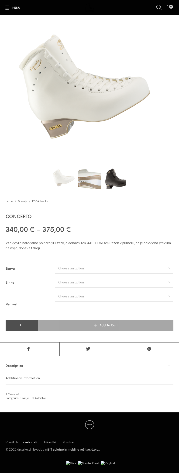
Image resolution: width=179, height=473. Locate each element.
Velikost (11, 304)
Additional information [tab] (23, 378)
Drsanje (22, 201)
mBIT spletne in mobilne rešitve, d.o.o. (72, 449)
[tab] (89, 366)
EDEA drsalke (40, 201)
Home (9, 201)
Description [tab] (14, 365)
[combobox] (114, 268)
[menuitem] (21, 442)
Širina (10, 282)
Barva (10, 268)
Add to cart (109, 325)
